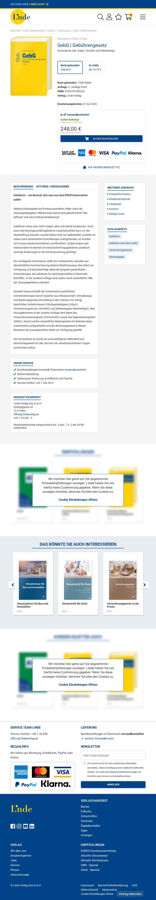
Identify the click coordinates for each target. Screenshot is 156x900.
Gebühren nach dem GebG (123, 243)
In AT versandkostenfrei (74, 114)
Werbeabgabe (116, 256)
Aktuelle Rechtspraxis (94, 860)
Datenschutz (109, 889)
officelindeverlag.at (26, 414)
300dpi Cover (116, 213)
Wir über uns (18, 851)
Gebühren (114, 236)
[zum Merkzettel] (118, 18)
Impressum (87, 885)
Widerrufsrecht (89, 889)
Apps (84, 830)
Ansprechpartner (20, 855)
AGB (134, 885)
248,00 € (70, 67)
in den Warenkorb (105, 138)
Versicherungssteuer (120, 250)
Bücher (85, 806)
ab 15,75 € (95, 67)
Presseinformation (119, 194)
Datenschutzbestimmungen (123, 772)
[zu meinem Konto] (109, 18)
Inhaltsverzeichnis (119, 199)
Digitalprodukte (90, 825)
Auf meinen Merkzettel (103, 167)
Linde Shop (37, 4)
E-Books (86, 811)
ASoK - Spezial (90, 870)
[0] (128, 18)
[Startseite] (20, 16)
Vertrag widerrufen (130, 893)
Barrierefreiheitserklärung (113, 885)
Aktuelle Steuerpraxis (94, 855)
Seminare (87, 821)
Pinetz (75, 38)
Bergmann (63, 38)
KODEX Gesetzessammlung (98, 851)
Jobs (13, 860)
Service (15, 865)
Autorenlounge (19, 874)
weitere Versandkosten (99, 738)
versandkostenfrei (75, 369)
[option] (33, 585)
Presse (14, 870)
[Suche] (100, 18)
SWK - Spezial (89, 865)
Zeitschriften (89, 816)
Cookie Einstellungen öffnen (78, 500)
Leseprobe (114, 204)
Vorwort (113, 208)
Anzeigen (86, 835)
